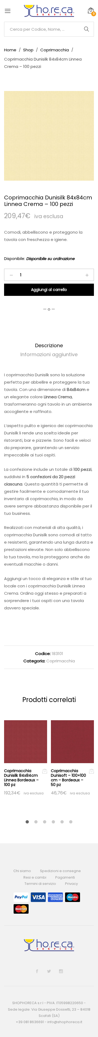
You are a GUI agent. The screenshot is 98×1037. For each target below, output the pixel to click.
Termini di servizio (40, 883)
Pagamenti (65, 877)
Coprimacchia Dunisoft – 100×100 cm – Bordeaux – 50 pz (68, 777)
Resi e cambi (34, 877)
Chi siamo (22, 870)
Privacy (71, 883)
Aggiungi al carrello (49, 289)
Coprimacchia (60, 661)
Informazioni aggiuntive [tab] (49, 354)
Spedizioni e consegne (60, 870)
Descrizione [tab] (49, 345)
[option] (49, 136)
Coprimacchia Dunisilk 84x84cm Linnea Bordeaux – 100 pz (21, 777)
